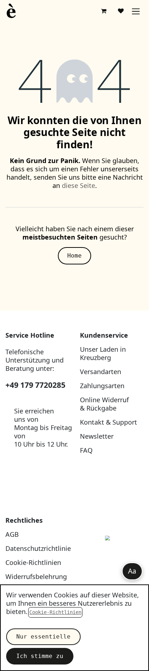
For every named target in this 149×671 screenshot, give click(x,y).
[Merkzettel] (121, 11)
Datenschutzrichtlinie (38, 548)
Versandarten (100, 371)
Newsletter (97, 436)
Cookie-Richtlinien (33, 562)
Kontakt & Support (108, 422)
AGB (12, 534)
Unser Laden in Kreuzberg (103, 353)
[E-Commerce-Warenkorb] (103, 11)
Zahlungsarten (102, 385)
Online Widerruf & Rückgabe (104, 403)
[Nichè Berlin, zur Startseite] (112, 554)
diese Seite (78, 185)
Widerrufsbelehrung (36, 576)
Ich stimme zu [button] (39, 656)
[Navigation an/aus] (136, 11)
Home (74, 255)
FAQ (86, 450)
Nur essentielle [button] (43, 636)
